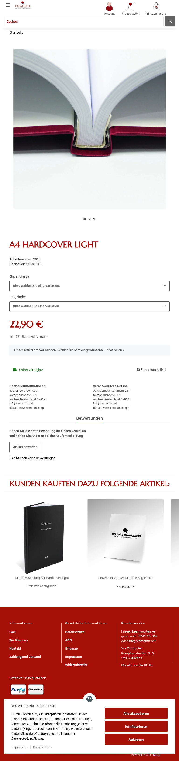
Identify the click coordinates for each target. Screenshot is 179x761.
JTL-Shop (153, 755)
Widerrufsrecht (76, 665)
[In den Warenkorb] (13, 46)
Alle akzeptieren (136, 713)
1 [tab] (85, 219)
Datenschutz (42, 747)
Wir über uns (18, 640)
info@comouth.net (142, 641)
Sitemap (71, 648)
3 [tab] (94, 219)
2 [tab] (89, 219)
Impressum (19, 747)
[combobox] (89, 286)
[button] (109, 9)
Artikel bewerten (25, 447)
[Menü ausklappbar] (8, 3)
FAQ (12, 632)
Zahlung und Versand (25, 657)
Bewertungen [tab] (89, 418)
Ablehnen (136, 739)
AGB (68, 640)
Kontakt (15, 648)
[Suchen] (170, 21)
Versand (42, 336)
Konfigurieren (136, 726)
